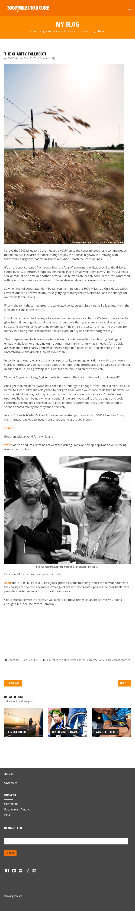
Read (7, 583)
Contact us (11, 804)
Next (123, 683)
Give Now (10, 783)
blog (42, 31)
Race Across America (118, 660)
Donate (9, 428)
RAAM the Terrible (106, 732)
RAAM (101, 660)
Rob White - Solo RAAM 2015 (63, 31)
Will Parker (13, 58)
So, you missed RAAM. (64, 732)
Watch (8, 445)
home (32, 31)
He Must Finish (16, 732)
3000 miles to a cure (57, 660)
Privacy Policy (13, 896)
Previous (14, 683)
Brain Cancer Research (83, 660)
